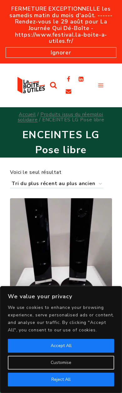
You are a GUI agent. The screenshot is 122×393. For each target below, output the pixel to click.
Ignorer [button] (61, 52)
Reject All (61, 379)
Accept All (61, 346)
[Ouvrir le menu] (100, 85)
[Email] (68, 91)
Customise (61, 362)
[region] (61, 339)
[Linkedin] (81, 79)
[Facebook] (68, 79)
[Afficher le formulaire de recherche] (53, 85)
